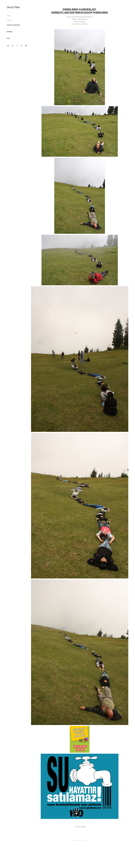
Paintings (9, 32)
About (9, 15)
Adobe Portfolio (83, 840)
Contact (9, 20)
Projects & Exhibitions (13, 25)
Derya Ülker (13, 7)
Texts (8, 38)
